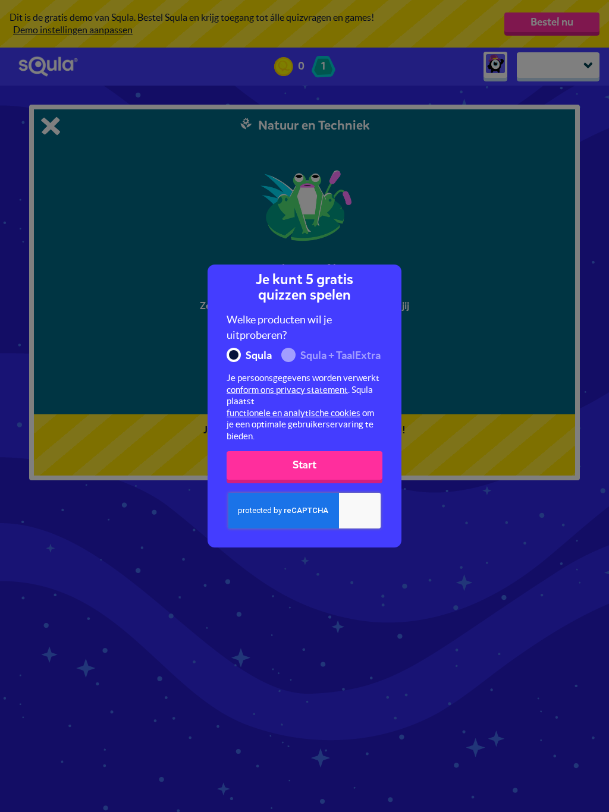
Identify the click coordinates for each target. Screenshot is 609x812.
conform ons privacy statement (287, 390)
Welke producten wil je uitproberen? (279, 327)
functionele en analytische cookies (293, 413)
